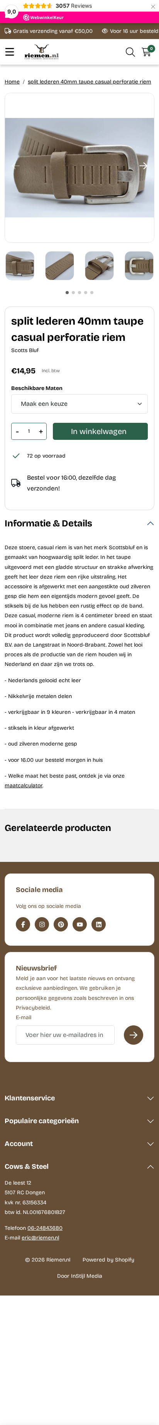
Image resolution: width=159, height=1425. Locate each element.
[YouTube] (80, 924)
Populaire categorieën (42, 1121)
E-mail (23, 1017)
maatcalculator (23, 785)
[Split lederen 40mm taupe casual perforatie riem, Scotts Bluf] (79, 168)
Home (12, 81)
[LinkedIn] (98, 924)
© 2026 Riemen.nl (47, 1259)
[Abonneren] (133, 1035)
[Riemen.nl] (41, 51)
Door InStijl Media (79, 1276)
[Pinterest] (61, 924)
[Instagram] (42, 924)
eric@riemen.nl (40, 1237)
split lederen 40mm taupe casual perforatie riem (89, 81)
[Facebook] (23, 924)
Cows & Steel (27, 1166)
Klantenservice (30, 1098)
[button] (131, 52)
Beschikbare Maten (37, 388)
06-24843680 (45, 1228)
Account (19, 1143)
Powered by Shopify (108, 1259)
